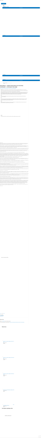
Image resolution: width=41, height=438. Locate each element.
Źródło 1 (1, 313)
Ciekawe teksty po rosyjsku (3, 88)
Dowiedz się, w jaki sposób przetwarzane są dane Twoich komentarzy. (17, 322)
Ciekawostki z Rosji (8, 88)
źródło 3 (4, 313)
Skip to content (1, 0)
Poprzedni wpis (2, 315)
